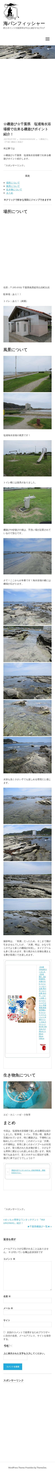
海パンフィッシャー (24, 23)
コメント (9, 1258)
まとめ (9, 192)
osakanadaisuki (27, 139)
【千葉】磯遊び (10, 142)
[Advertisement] (27, 87)
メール (8, 1308)
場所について (13, 182)
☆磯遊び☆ (43, 139)
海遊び (20, 142)
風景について (13, 186)
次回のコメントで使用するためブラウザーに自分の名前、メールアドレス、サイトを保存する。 (27, 1335)
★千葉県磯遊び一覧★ (38, 1226)
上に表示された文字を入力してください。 (24, 1353)
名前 (7, 1296)
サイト (6, 1320)
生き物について (14, 189)
